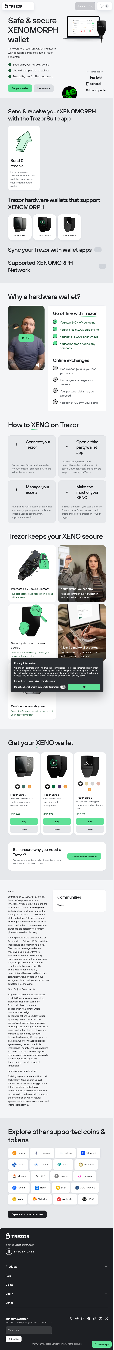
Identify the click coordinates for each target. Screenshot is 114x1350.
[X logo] (71, 1318)
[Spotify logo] (106, 1318)
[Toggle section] (98, 249)
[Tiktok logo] (94, 1318)
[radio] (17, 786)
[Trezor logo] (13, 6)
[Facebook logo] (89, 1318)
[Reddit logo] (77, 1318)
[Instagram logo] (83, 1318)
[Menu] (29, 6)
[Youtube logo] (100, 1318)
